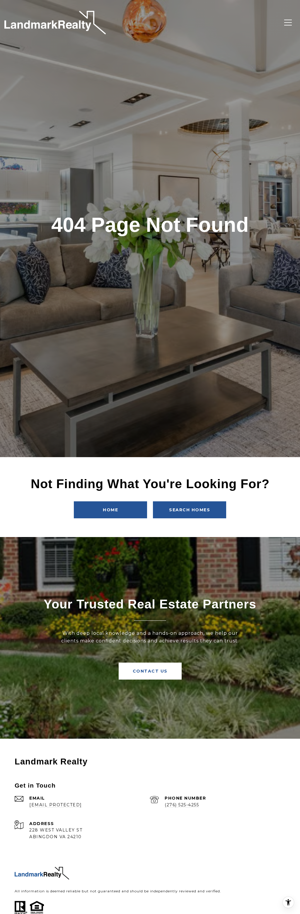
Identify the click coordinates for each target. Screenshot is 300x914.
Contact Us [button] (150, 671)
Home (110, 509)
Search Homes (189, 509)
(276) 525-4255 (182, 804)
